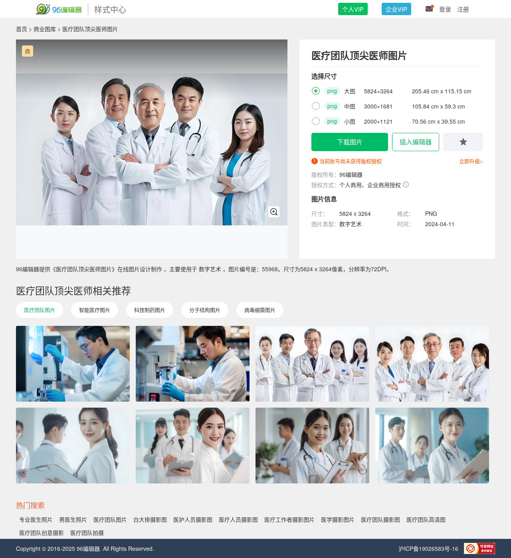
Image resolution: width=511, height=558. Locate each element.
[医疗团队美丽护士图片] (432, 445)
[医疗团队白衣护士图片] (312, 445)
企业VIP (396, 9)
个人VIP (353, 9)
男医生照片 (73, 519)
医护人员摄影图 (192, 519)
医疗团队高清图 (426, 519)
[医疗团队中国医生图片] (312, 364)
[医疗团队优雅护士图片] (193, 445)
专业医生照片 (36, 519)
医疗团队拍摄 (87, 532)
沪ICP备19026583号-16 (429, 548)
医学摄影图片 (338, 519)
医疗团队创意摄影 (41, 532)
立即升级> (471, 161)
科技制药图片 (149, 310)
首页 (21, 29)
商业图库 (45, 29)
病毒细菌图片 (259, 310)
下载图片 (349, 141)
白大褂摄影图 (150, 519)
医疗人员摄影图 (238, 519)
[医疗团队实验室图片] (73, 364)
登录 (445, 9)
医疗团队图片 (39, 310)
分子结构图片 (204, 310)
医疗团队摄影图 (380, 519)
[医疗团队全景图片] (432, 364)
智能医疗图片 (94, 310)
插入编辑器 (416, 141)
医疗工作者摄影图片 (289, 519)
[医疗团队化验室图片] (193, 364)
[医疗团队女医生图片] (73, 445)
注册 (463, 9)
